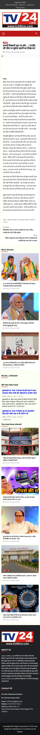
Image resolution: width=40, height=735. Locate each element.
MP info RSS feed (11, 5)
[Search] (36, 33)
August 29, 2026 (15, 288)
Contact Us (30, 5)
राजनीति (5, 42)
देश (4, 531)
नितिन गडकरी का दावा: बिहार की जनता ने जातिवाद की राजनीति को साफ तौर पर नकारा (21, 238)
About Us (22, 5)
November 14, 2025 (19, 52)
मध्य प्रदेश (6, 492)
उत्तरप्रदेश (6, 609)
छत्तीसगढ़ (5, 452)
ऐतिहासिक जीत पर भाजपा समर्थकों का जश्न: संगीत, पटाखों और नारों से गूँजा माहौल (18, 230)
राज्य (10, 452)
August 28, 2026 (15, 328)
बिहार (5, 570)
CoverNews (27, 729)
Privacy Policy (20, 7)
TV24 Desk (8, 52)
